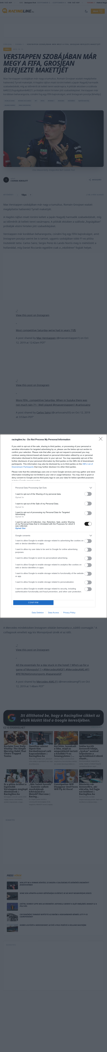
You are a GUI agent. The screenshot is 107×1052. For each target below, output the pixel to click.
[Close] (101, 439)
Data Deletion (38, 612)
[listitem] (53, 487)
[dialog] (53, 526)
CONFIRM (33, 603)
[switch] (88, 494)
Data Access (53, 612)
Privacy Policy (69, 612)
